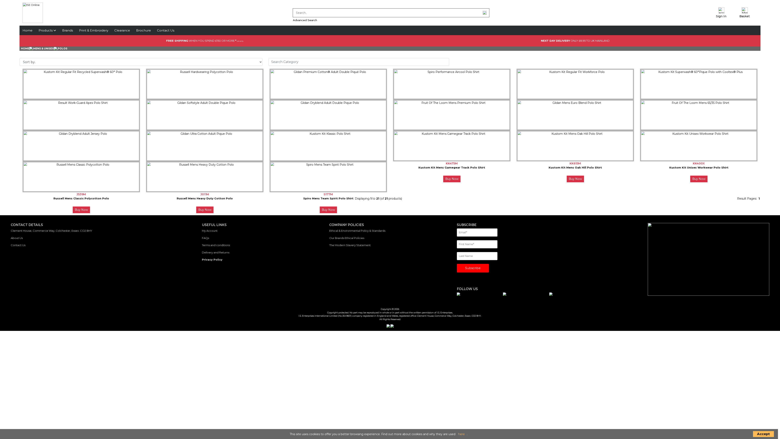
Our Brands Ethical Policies (346, 238)
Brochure (143, 30)
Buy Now (451, 179)
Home (27, 30)
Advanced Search (305, 20)
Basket (744, 16)
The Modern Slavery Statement (350, 245)
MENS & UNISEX (43, 48)
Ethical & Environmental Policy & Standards (357, 230)
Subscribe (473, 268)
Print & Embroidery (93, 30)
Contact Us (165, 30)
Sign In (721, 16)
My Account (210, 230)
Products (46, 30)
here (461, 434)
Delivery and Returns (215, 252)
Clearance (122, 30)
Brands (67, 30)
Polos (62, 48)
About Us (17, 238)
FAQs (205, 238)
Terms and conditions (216, 245)
